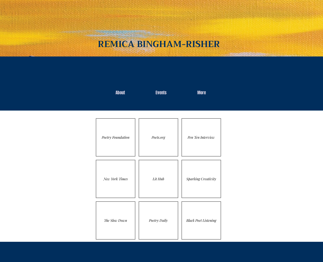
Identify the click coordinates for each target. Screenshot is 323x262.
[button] (115, 137)
